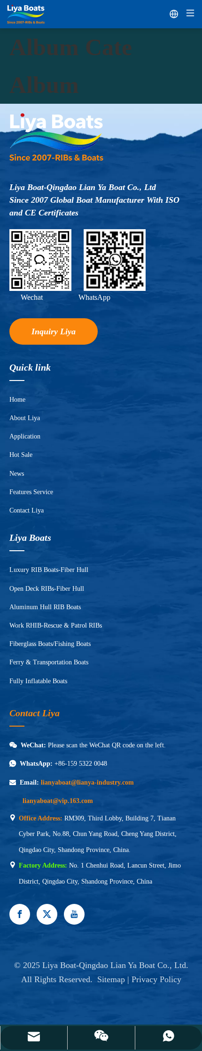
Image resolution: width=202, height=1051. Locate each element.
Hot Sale (20, 454)
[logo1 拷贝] (56, 137)
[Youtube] (74, 914)
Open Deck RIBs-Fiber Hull (46, 588)
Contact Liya (26, 510)
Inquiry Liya (53, 331)
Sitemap (111, 979)
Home (17, 399)
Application (24, 436)
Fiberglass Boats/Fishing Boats (50, 643)
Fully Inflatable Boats (38, 681)
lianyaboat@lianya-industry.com (87, 782)
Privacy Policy (156, 979)
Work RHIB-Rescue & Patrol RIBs (55, 625)
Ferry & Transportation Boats (48, 662)
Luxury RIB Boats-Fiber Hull (48, 569)
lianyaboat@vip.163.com (58, 800)
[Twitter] (47, 914)
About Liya (24, 418)
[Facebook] (19, 914)
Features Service (31, 492)
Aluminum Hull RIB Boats (45, 607)
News (16, 473)
